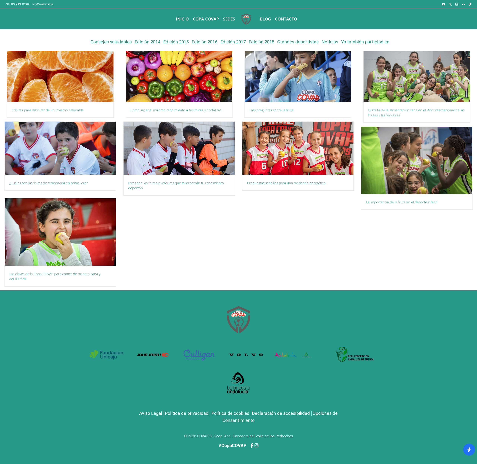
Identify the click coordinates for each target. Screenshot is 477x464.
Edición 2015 (176, 42)
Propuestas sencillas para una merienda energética (286, 183)
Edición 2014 (147, 42)
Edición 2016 (204, 42)
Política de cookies (230, 413)
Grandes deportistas (298, 42)
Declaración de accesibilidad (281, 413)
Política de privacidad (187, 413)
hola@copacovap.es (42, 4)
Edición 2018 (261, 42)
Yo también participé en (365, 42)
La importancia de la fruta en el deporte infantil (402, 202)
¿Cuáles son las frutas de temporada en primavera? (48, 183)
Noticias (330, 42)
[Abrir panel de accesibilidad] (469, 450)
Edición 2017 (233, 42)
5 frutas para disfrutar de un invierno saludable (48, 110)
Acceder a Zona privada (17, 4)
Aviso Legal (150, 413)
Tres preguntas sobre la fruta (271, 110)
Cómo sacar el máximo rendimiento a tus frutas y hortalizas (175, 110)
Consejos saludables (111, 42)
